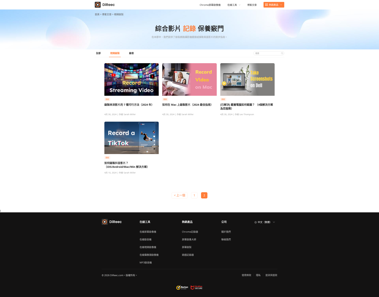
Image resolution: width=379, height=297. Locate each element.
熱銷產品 (273, 4)
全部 (98, 53)
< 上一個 (179, 195)
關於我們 (226, 231)
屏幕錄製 (186, 247)
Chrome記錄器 (190, 231)
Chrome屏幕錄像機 (210, 5)
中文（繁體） (265, 222)
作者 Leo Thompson (244, 114)
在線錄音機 (145, 239)
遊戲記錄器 (188, 254)
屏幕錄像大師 (189, 239)
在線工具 (232, 5)
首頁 (97, 14)
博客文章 (252, 5)
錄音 (131, 53)
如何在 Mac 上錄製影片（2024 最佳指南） (187, 104)
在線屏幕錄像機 (148, 231)
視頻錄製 (115, 53)
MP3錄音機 (146, 262)
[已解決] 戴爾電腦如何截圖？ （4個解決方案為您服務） (246, 106)
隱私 (258, 275)
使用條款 (246, 275)
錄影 (107, 99)
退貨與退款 (271, 275)
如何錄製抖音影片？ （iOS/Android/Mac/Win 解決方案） (126, 165)
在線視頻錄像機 (148, 247)
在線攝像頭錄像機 (149, 254)
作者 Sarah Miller (127, 114)
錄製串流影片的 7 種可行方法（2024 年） (129, 104)
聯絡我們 (226, 239)
